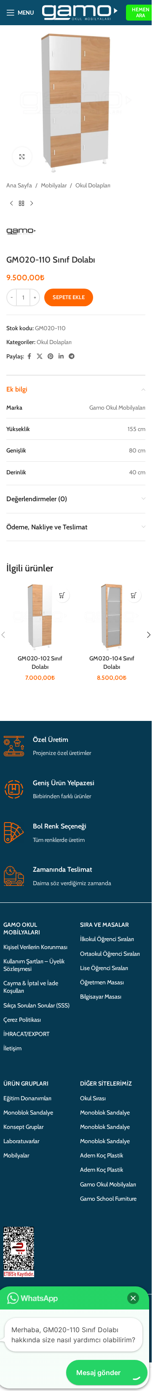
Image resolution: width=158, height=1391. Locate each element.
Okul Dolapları (92, 185)
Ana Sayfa (19, 185)
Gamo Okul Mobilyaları (108, 1184)
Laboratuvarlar (21, 1141)
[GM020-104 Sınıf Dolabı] (111, 617)
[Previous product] (11, 203)
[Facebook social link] (29, 356)
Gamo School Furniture (108, 1198)
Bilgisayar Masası (100, 996)
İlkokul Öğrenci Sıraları (107, 939)
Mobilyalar (54, 185)
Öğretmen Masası (102, 982)
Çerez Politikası (22, 1019)
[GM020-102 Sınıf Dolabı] (40, 617)
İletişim (12, 1048)
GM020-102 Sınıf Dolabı (40, 663)
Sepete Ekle (69, 297)
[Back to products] (21, 203)
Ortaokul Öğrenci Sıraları (110, 953)
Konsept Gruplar (23, 1127)
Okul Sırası (93, 1098)
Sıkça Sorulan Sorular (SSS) (36, 1005)
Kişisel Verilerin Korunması (35, 947)
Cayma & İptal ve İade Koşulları (30, 986)
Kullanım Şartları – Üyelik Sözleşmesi (33, 965)
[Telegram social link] (71, 356)
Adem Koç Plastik (101, 1155)
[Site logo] (80, 12)
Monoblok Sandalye (28, 1112)
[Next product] (32, 203)
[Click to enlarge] (22, 156)
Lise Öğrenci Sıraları (104, 968)
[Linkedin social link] (61, 356)
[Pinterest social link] (50, 356)
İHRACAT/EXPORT (26, 1034)
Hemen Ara (140, 12)
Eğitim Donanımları (27, 1098)
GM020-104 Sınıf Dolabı (111, 663)
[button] (62, 595)
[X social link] (39, 356)
